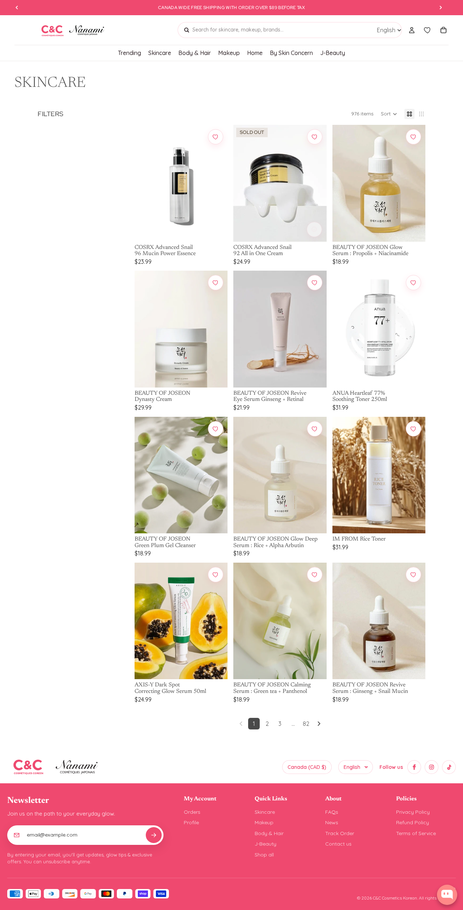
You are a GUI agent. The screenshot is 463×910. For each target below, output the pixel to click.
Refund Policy (412, 822)
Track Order (339, 833)
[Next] (319, 723)
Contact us (338, 844)
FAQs (331, 812)
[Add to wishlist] (215, 136)
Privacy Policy (413, 812)
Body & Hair (269, 833)
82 (306, 723)
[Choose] (215, 229)
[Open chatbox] (447, 895)
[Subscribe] (154, 835)
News (331, 822)
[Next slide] (217, 183)
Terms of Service (416, 833)
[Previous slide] (145, 183)
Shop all (264, 854)
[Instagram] (431, 767)
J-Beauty (265, 844)
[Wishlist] (428, 30)
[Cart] (443, 30)
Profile (191, 822)
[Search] (187, 30)
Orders (192, 812)
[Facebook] (414, 767)
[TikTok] (449, 767)
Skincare (265, 812)
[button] (389, 114)
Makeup (264, 822)
